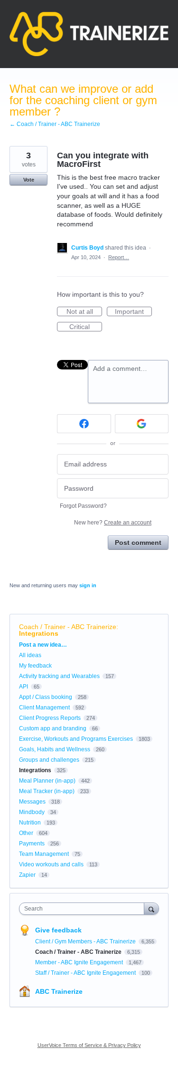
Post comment (138, 542)
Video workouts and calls (51, 864)
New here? (112, 522)
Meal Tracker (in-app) (47, 791)
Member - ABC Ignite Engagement (79, 962)
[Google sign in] (142, 423)
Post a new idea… (43, 644)
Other (26, 833)
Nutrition (30, 822)
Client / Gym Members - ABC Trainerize (86, 941)
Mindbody (32, 812)
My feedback (35, 665)
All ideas (30, 655)
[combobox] (84, 908)
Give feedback (58, 930)
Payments (32, 843)
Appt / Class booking (45, 697)
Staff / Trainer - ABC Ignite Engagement (86, 973)
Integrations (38, 633)
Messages (32, 801)
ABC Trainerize (59, 991)
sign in (87, 585)
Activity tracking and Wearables (59, 676)
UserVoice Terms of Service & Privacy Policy (89, 1045)
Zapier (27, 875)
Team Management (44, 854)
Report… (118, 257)
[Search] (151, 908)
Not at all (84, 312)
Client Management (44, 707)
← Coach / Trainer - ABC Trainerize (54, 124)
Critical (85, 327)
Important (133, 312)
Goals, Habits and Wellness (54, 749)
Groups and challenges (49, 760)
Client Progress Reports (50, 718)
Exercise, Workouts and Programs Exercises (76, 739)
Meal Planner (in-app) (47, 780)
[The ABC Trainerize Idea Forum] (89, 34)
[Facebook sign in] (84, 423)
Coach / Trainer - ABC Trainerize (67, 626)
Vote (28, 180)
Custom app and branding (52, 728)
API (23, 686)
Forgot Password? (83, 506)
